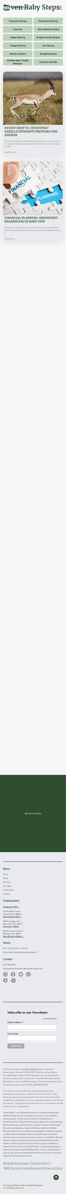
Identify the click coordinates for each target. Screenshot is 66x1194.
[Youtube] (20, 974)
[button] (33, 152)
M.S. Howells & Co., (34, 1069)
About (5, 878)
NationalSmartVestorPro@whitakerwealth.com (23, 968)
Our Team (7, 886)
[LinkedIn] (28, 974)
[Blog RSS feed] (13, 980)
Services (6, 882)
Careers (6, 894)
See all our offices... (13, 936)
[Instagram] (5, 974)
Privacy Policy (40, 1163)
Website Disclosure (16, 1163)
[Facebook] (13, 974)
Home (5, 874)
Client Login (8, 890)
